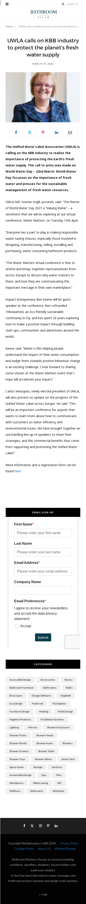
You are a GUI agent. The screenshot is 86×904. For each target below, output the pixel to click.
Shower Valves (43, 759)
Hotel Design (65, 711)
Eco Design (15, 703)
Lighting (14, 727)
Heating (43, 711)
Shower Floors (18, 735)
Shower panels (18, 743)
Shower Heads (44, 735)
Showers (67, 743)
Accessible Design (20, 679)
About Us (44, 848)
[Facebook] (16, 132)
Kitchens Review (65, 848)
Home (9, 26)
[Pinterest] (43, 132)
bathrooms (49, 687)
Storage (37, 767)
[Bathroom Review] (43, 14)
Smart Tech (68, 759)
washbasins (16, 783)
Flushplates (59, 703)
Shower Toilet (46, 751)
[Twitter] (29, 132)
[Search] (63, 4)
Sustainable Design (20, 775)
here (18, 471)
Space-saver (16, 767)
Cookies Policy (24, 848)
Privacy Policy (69, 843)
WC (59, 783)
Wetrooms (36, 791)
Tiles (59, 775)
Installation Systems (52, 719)
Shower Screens (19, 751)
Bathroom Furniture (21, 687)
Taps (43, 775)
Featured (37, 703)
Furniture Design (19, 711)
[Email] (70, 132)
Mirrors (32, 727)
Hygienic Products (20, 719)
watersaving (40, 783)
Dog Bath (65, 695)
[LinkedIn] (56, 132)
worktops (58, 791)
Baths (69, 687)
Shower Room (44, 743)
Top (44, 894)
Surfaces (57, 767)
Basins (69, 679)
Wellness (15, 791)
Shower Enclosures (58, 727)
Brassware (15, 695)
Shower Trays (17, 759)
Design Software (41, 695)
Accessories (47, 679)
